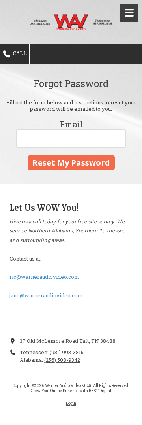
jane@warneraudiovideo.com (46, 295)
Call (19, 53)
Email (71, 124)
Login (71, 403)
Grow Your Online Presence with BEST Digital (71, 390)
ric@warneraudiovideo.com (44, 276)
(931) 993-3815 (67, 352)
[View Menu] (129, 13)
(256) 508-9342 (62, 359)
